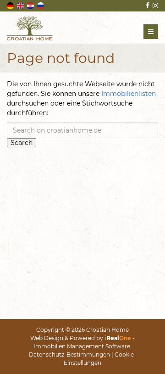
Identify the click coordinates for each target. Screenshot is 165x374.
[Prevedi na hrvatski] (31, 5)
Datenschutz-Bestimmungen (69, 354)
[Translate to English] (21, 5)
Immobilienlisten (128, 93)
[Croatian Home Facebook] (146, 5)
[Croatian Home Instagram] (154, 5)
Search (22, 143)
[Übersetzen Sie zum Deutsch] (11, 5)
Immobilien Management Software (81, 346)
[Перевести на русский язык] (41, 5)
